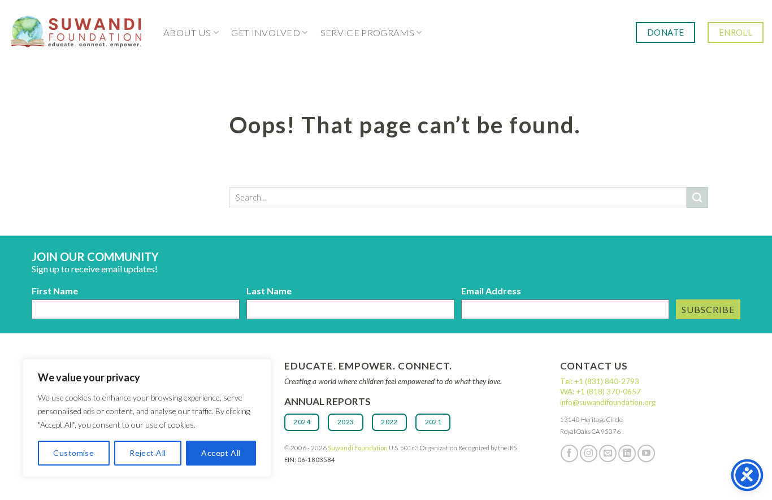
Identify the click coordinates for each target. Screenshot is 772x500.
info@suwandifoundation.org (608, 402)
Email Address (491, 290)
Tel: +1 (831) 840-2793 (599, 381)
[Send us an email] (608, 453)
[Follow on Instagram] (588, 453)
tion (382, 447)
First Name (55, 290)
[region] (147, 418)
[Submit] (697, 197)
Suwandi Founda (352, 447)
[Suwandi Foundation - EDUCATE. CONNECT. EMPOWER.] (77, 32)
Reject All (147, 453)
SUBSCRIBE (708, 309)
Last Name (269, 290)
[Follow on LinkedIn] (627, 453)
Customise (73, 453)
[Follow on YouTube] (646, 453)
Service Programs (367, 32)
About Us (187, 32)
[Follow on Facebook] (569, 453)
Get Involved (265, 32)
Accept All (220, 453)
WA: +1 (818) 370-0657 (600, 391)
